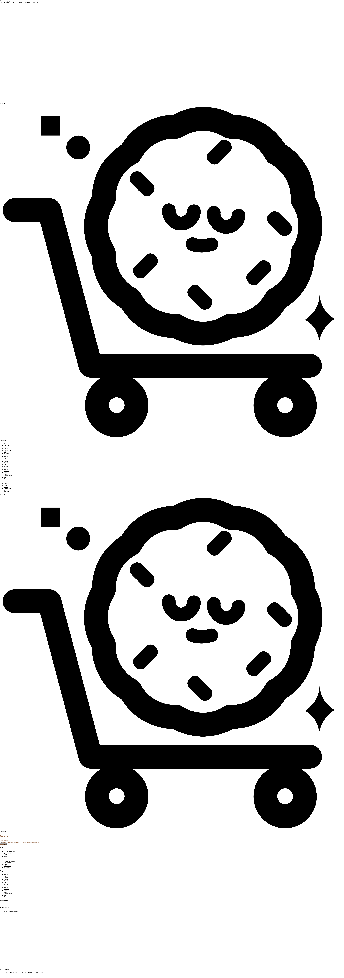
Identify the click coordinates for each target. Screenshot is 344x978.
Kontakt (6, 448)
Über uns (6, 445)
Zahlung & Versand (9, 851)
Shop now (6, 453)
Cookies (6, 447)
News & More (8, 450)
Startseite (6, 444)
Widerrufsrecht (8, 853)
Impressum (7, 858)
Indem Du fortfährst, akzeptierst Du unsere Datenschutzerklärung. (20, 842)
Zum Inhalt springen (5, 1)
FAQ (5, 452)
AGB (5, 855)
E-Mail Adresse (4, 840)
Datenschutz (7, 856)
